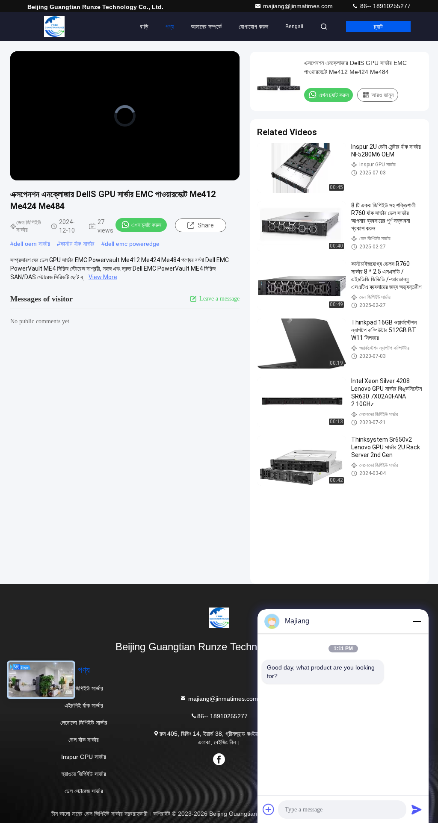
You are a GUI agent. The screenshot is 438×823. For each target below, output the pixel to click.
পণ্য (170, 26)
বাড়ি (144, 26)
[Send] (416, 809)
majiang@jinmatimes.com (298, 6)
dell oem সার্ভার (32, 243)
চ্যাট (378, 26)
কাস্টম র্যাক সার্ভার (77, 243)
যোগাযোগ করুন (253, 26)
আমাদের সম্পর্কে (206, 26)
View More (103, 277)
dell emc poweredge (132, 243)
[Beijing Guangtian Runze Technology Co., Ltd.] (54, 26)
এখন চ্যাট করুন (146, 224)
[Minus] (416, 621)
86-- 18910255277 (384, 6)
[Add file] (269, 809)
